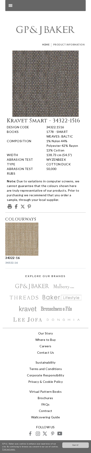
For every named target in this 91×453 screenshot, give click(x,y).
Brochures (45, 398)
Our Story (45, 333)
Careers (45, 346)
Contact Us (45, 352)
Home (45, 44)
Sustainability (46, 362)
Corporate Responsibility (45, 375)
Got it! (75, 445)
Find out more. (8, 449)
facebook (30, 433)
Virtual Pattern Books (45, 391)
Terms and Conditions (45, 369)
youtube (59, 433)
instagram (37, 433)
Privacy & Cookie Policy (45, 381)
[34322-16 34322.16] (24, 239)
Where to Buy (45, 340)
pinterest (52, 433)
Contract (45, 411)
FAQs (46, 404)
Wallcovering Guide (45, 417)
